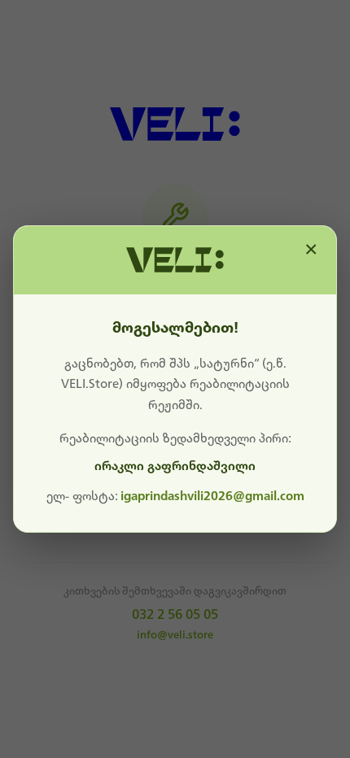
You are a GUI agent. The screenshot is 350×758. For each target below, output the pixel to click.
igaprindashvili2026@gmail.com (212, 496)
